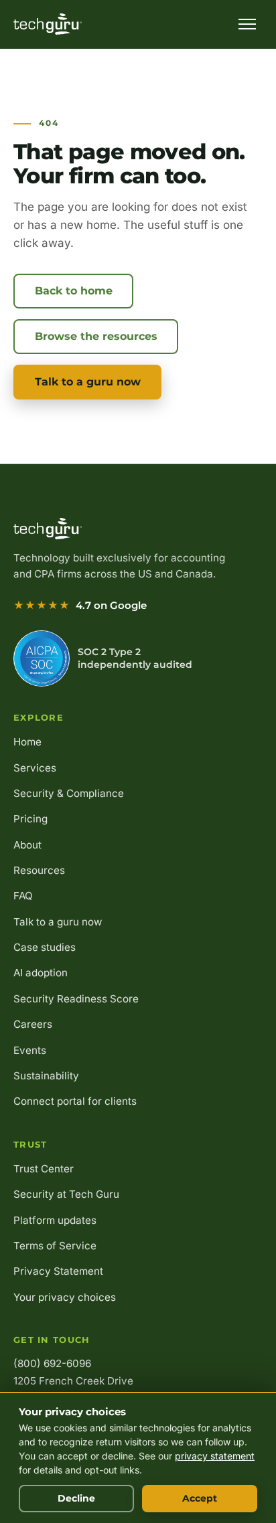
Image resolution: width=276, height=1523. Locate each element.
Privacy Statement (58, 1271)
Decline (76, 1498)
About (27, 844)
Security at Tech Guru (66, 1194)
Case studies (44, 947)
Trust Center (43, 1168)
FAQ (23, 895)
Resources (39, 870)
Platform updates (54, 1220)
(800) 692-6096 (52, 1363)
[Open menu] (247, 24)
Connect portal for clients (75, 1101)
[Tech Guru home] (47, 24)
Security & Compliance (68, 793)
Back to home (74, 290)
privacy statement (215, 1455)
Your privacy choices (64, 1297)
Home (27, 741)
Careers (32, 1024)
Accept (199, 1498)
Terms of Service (54, 1245)
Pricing (30, 818)
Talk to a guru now (88, 381)
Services (34, 768)
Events (29, 1050)
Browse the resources (96, 336)
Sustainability (46, 1075)
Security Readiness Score (76, 998)
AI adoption (40, 972)
